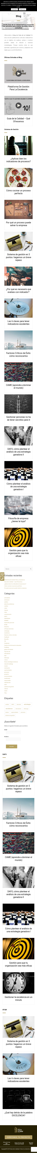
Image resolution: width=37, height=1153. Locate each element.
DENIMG (6, 620)
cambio (6, 606)
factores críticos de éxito (10, 635)
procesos (6, 672)
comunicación (7, 614)
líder (5, 655)
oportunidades (8, 670)
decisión (19, 704)
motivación (7, 668)
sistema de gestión (9, 686)
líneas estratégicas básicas (11, 661)
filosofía (6, 639)
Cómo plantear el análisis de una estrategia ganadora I (18, 487)
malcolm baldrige (8, 664)
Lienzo (6, 659)
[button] (18, 1137)
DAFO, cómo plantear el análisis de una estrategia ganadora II (18, 452)
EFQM (5, 624)
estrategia (6, 631)
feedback (6, 637)
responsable (7, 680)
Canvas (6, 610)
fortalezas (6, 643)
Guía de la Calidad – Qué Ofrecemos (13, 581)
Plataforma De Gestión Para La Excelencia (14, 579)
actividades (7, 597)
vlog (5, 693)
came (5, 608)
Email (5, 729)
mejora (7, 712)
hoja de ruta (7, 651)
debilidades (7, 618)
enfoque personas (9, 628)
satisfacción (7, 682)
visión (5, 690)
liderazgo (6, 657)
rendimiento (7, 678)
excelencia (7, 633)
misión (6, 666)
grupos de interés (8, 649)
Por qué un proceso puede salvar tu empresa (15, 588)
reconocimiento (8, 676)
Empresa (6, 626)
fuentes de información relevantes (12, 645)
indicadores (7, 653)
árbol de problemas (9, 604)
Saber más (22, 9)
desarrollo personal (9, 622)
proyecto (6, 674)
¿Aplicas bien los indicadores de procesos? (15, 584)
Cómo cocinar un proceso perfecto (13, 586)
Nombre (6, 736)
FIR (5, 641)
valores (6, 688)
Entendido (14, 9)
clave (5, 612)
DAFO (5, 616)
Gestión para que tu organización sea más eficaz (18, 553)
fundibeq (6, 647)
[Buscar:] (18, 569)
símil (5, 684)
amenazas (6, 600)
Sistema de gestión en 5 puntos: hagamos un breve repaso (18, 257)
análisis (6, 602)
